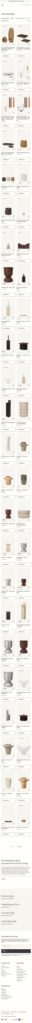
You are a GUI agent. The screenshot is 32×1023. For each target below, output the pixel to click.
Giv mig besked (21, 260)
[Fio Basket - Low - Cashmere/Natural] (24, 511)
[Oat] (18, 149)
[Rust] (3, 283)
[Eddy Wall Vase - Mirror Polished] (8, 713)
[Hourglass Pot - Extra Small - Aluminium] (8, 578)
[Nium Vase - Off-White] (8, 781)
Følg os (11, 1013)
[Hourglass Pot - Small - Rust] (8, 511)
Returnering (4, 972)
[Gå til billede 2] (8, 319)
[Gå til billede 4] (29, 319)
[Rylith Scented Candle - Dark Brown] (8, 207)
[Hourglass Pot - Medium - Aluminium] (8, 646)
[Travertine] (19, 250)
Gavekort (3, 975)
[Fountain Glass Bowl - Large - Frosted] (24, 679)
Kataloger (3, 993)
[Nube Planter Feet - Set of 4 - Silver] (24, 308)
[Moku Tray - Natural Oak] (24, 814)
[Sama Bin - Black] (8, 612)
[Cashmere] (4, 283)
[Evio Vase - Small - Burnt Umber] (8, 477)
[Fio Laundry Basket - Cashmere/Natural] (24, 410)
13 (16, 846)
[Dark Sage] (18, 486)
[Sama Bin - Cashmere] (8, 545)
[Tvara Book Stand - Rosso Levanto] (24, 241)
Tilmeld (4, 951)
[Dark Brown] (20, 149)
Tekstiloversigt (20, 975)
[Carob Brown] (19, 317)
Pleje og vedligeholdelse (22, 974)
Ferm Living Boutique (21, 970)
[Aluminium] (18, 553)
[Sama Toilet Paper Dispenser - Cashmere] (24, 612)
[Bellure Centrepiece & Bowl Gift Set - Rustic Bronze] (8, 140)
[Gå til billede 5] (14, 454)
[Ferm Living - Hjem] (2, 4)
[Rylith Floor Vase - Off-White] (8, 443)
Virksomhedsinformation (6, 997)
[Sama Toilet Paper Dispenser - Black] (8, 410)
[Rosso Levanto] (18, 250)
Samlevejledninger (21, 977)
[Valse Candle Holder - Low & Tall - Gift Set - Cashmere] (24, 70)
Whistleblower (20, 980)
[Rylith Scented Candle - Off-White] (24, 173)
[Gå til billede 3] (13, 319)
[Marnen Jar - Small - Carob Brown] (24, 713)
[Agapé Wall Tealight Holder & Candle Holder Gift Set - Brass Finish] (8, 35)
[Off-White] (19, 149)
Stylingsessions (20, 972)
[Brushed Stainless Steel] (20, 284)
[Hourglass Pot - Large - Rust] (8, 275)
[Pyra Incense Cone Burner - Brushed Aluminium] (8, 241)
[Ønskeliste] (25, 5)
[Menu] (30, 5)
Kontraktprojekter (5, 995)
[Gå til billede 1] (3, 319)
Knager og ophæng (20, 18)
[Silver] (18, 317)
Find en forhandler (5, 967)
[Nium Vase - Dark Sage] (24, 477)
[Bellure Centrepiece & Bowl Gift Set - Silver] (8, 70)
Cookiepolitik (14, 1011)
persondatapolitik (6, 955)
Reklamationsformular (6, 974)
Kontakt (3, 966)
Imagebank (3, 990)
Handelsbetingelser (5, 1011)
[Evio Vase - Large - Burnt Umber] (24, 781)
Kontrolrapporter (5, 998)
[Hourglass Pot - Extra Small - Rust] (24, 578)
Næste (19, 846)
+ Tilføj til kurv (5, 56)
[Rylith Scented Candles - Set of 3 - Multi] (8, 173)
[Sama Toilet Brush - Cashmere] (8, 308)
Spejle (12, 18)
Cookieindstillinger (22, 1011)
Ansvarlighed (19, 969)
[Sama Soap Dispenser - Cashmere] (24, 376)
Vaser (28, 18)
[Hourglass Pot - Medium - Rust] (24, 646)
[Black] (5, 283)
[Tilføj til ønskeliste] (13, 44)
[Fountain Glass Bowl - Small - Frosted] (8, 376)
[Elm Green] (18, 452)
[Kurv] (27, 5)
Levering (3, 970)
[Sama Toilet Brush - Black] (8, 342)
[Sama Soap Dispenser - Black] (24, 275)
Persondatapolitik (5, 1013)
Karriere (18, 967)
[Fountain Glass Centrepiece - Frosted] (24, 747)
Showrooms (4, 992)
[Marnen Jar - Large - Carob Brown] (24, 342)
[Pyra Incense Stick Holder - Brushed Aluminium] (24, 207)
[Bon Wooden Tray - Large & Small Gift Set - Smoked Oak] (24, 35)
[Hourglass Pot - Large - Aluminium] (8, 679)
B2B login (3, 988)
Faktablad (19, 979)
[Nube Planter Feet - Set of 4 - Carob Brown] (8, 814)
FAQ (2, 969)
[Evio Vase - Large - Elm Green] (8, 747)
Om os (18, 966)
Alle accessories (5, 18)
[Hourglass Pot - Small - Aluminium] (24, 545)
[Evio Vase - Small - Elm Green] (24, 443)
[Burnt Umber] (19, 452)
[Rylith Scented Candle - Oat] (24, 140)
